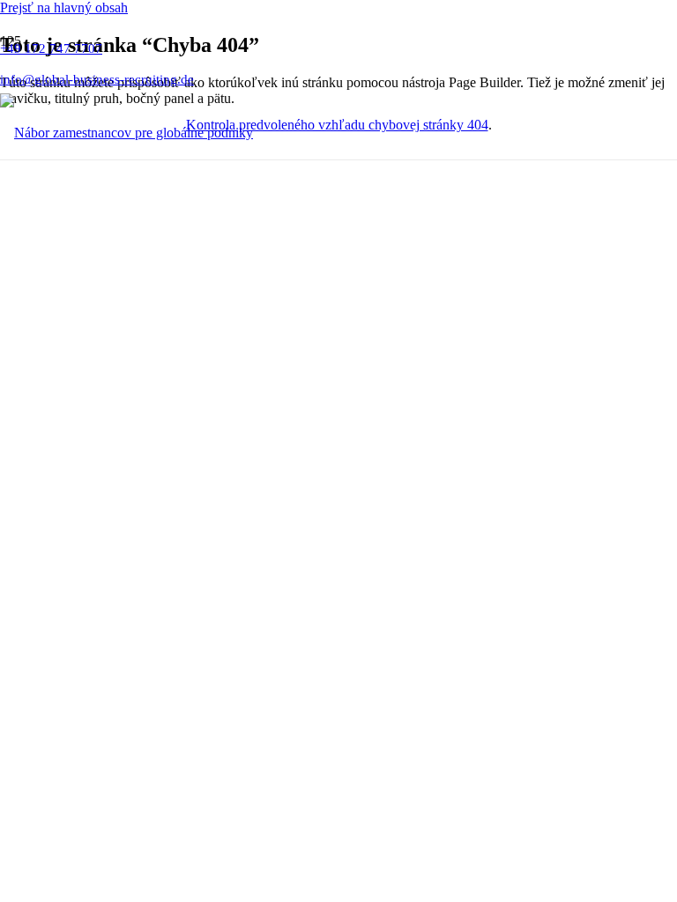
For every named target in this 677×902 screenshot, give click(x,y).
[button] (64, 7)
